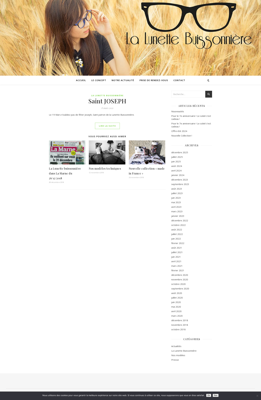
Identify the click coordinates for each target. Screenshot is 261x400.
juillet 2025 (177, 156)
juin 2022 (176, 238)
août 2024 (176, 165)
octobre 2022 (178, 224)
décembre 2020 (179, 274)
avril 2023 (176, 206)
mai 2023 (176, 202)
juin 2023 (176, 197)
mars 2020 (177, 315)
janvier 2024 (177, 175)
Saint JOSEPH (107, 101)
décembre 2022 (179, 220)
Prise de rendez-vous (154, 80)
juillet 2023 (177, 193)
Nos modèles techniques (105, 168)
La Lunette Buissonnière (107, 95)
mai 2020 (176, 306)
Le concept (98, 80)
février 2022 (177, 243)
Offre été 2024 (179, 131)
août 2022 (176, 229)
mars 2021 (177, 265)
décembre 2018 (179, 320)
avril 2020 (176, 311)
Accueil (81, 80)
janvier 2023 (177, 215)
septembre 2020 (180, 288)
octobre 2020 (178, 283)
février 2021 (177, 270)
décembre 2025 (179, 152)
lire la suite (107, 126)
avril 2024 (176, 170)
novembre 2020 (179, 279)
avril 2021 (176, 261)
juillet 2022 (177, 234)
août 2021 (176, 247)
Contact (179, 80)
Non (215, 395)
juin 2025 (176, 161)
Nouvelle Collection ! (181, 135)
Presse (175, 359)
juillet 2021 (177, 252)
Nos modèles (178, 355)
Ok (208, 395)
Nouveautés (177, 111)
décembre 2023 (179, 179)
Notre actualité (123, 80)
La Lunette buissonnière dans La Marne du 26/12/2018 (65, 173)
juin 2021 (176, 256)
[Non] (257, 395)
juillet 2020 (177, 297)
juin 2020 (176, 302)
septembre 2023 (180, 184)
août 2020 (176, 293)
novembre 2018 (179, 324)
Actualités (176, 346)
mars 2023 (177, 211)
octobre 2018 (178, 329)
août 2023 (176, 188)
